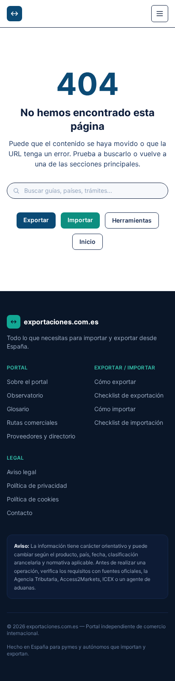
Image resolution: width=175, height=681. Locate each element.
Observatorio (25, 395)
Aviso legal (21, 471)
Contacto (19, 512)
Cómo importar (114, 408)
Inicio (87, 241)
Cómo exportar (115, 381)
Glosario (18, 408)
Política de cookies (33, 499)
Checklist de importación (128, 422)
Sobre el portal (27, 381)
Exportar (36, 219)
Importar (80, 219)
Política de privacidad (37, 485)
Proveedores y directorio (41, 436)
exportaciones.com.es (61, 322)
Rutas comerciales (32, 422)
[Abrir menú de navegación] (159, 13)
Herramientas (132, 220)
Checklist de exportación (129, 395)
